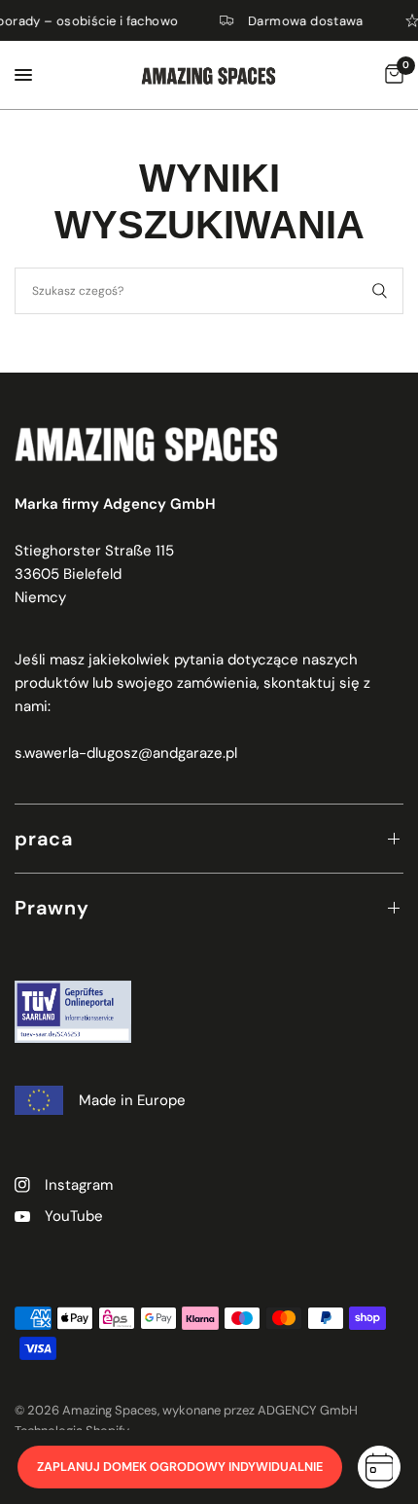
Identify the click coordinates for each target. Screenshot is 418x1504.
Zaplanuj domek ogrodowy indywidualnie (180, 1466)
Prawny (52, 907)
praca (44, 838)
